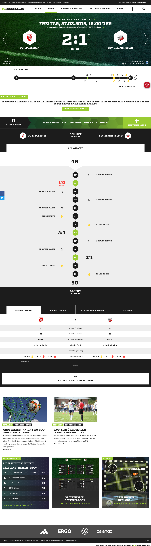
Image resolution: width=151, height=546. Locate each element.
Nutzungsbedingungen (31, 540)
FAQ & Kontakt (57, 2)
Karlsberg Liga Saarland (73, 19)
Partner (49, 2)
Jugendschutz (44, 540)
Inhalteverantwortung (57, 540)
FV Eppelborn (30, 48)
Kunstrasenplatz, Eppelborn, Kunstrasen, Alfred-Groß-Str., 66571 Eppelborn (74, 27)
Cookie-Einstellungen (71, 540)
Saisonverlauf (58, 310)
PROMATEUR (6, 2)
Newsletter (66, 2)
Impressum (5, 540)
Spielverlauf (75, 148)
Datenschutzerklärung (16, 540)
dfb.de (13, 2)
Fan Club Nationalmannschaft (36, 2)
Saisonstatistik (23, 310)
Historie (127, 310)
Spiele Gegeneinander (92, 310)
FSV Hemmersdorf (121, 48)
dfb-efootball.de (21, 2)
